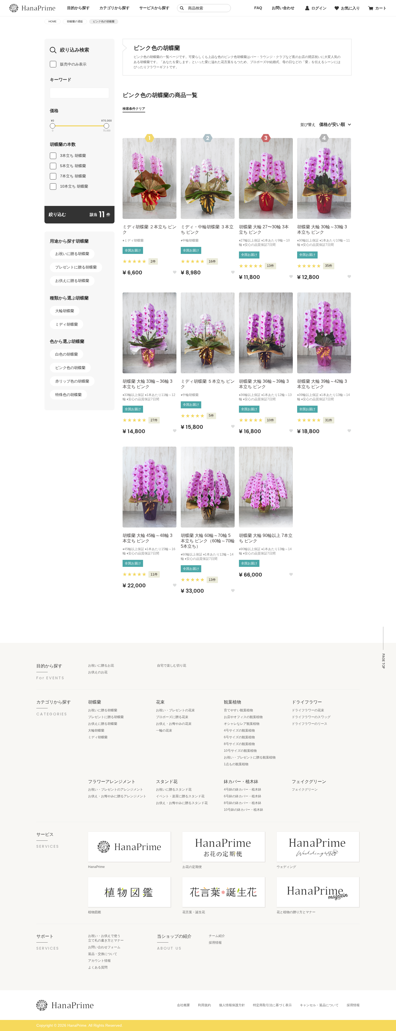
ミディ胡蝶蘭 (66, 324)
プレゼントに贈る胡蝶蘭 (76, 267)
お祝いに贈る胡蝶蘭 (72, 253)
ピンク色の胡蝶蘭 (70, 367)
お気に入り (350, 8)
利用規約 (204, 1005)
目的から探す (78, 8)
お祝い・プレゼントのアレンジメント (115, 789)
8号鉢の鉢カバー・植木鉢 (242, 803)
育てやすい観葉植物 (238, 710)
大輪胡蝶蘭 (64, 311)
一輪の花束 (164, 730)
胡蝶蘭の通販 (75, 21)
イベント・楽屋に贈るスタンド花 (180, 796)
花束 (160, 701)
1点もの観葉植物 (236, 764)
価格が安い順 (332, 124)
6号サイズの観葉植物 (239, 737)
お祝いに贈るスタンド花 (174, 789)
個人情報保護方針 (232, 1005)
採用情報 (215, 942)
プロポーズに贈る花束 (172, 717)
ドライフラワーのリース (309, 724)
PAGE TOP (383, 661)
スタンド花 (167, 781)
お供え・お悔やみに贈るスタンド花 (182, 803)
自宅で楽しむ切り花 (171, 665)
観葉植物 (232, 701)
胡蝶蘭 (94, 701)
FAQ (258, 8)
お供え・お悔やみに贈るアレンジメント (117, 796)
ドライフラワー (307, 701)
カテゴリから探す (114, 8)
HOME (52, 21)
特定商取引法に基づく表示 (272, 1005)
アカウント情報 (99, 961)
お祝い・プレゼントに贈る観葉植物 (250, 757)
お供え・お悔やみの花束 (174, 724)
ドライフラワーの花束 (308, 710)
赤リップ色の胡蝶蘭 (72, 381)
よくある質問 (97, 967)
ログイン (318, 8)
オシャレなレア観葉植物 (241, 724)
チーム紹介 (217, 936)
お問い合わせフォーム (104, 947)
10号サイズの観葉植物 (240, 751)
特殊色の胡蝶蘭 (68, 394)
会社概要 (183, 1005)
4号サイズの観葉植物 (239, 730)
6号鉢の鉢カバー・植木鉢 (242, 796)
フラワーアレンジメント (112, 781)
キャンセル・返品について (319, 1005)
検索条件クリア (134, 109)
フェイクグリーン (309, 781)
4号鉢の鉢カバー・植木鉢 (242, 789)
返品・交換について (102, 954)
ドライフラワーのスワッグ (311, 717)
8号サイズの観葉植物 (239, 744)
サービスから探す (154, 8)
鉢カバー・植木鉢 (241, 781)
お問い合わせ (283, 8)
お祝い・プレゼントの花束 (175, 710)
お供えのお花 (97, 672)
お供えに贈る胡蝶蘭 (72, 280)
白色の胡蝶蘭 (66, 354)
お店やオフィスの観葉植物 (243, 717)
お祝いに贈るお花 (101, 665)
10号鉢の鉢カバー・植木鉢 (243, 810)
